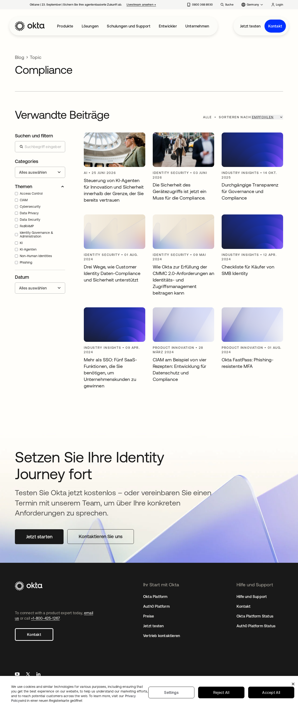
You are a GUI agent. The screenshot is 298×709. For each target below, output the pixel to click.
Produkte (65, 26)
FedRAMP (27, 226)
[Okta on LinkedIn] (38, 675)
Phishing (26, 262)
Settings (171, 692)
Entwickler (168, 26)
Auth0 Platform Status (256, 626)
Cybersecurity (30, 206)
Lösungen (90, 26)
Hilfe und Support (252, 596)
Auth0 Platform (156, 606)
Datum (22, 277)
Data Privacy (29, 213)
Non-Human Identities (36, 256)
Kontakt (275, 26)
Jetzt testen (250, 26)
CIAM (24, 200)
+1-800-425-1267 (45, 618)
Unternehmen (197, 26)
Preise (148, 616)
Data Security (30, 219)
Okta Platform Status (255, 616)
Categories (26, 161)
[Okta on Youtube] (17, 675)
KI (21, 243)
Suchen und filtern (34, 135)
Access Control (31, 193)
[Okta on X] (28, 675)
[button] (40, 186)
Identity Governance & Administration (36, 234)
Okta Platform (155, 596)
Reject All (221, 692)
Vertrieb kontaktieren (161, 636)
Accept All (271, 692)
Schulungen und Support (128, 26)
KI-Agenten (28, 249)
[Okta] (30, 26)
